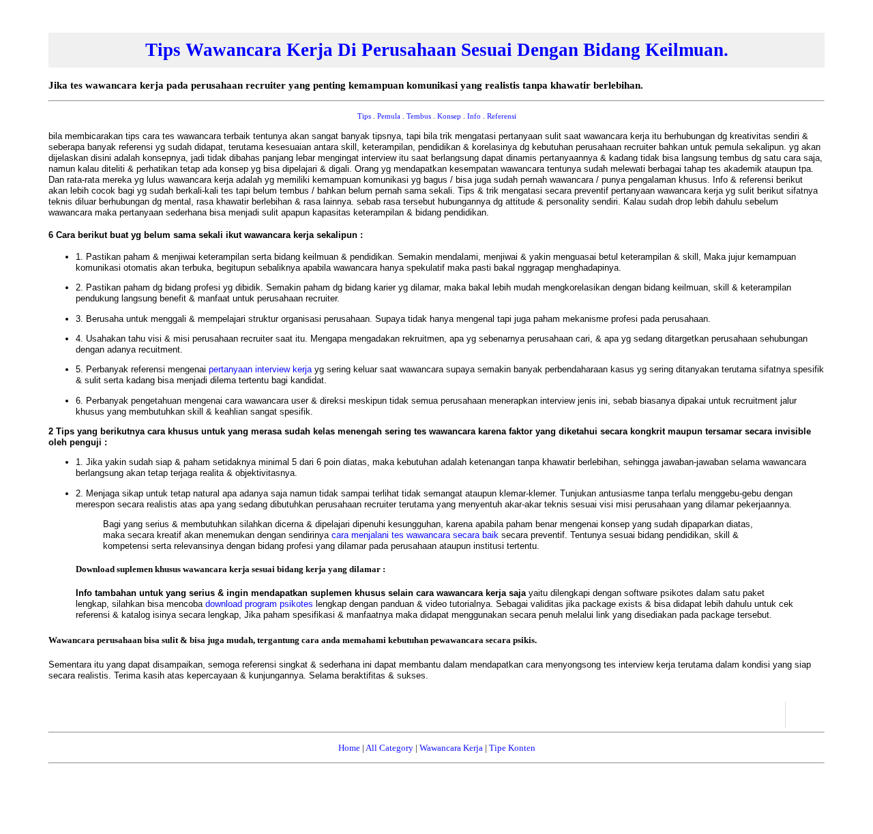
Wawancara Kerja (451, 748)
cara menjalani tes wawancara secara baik (416, 535)
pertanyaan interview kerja (261, 369)
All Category (389, 748)
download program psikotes (260, 604)
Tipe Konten (512, 748)
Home (349, 748)
